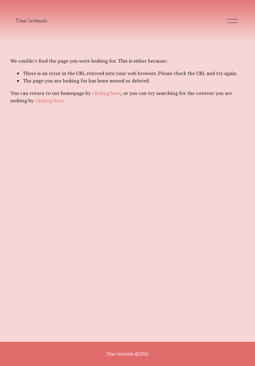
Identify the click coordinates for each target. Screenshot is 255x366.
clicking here (106, 93)
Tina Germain (31, 21)
